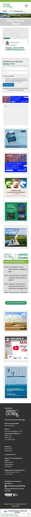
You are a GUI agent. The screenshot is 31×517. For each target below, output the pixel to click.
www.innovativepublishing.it (12, 433)
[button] (26, 5)
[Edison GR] (15, 17)
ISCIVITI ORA (8, 85)
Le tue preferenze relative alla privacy (17, 511)
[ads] (15, 102)
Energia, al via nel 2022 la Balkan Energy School (15, 49)
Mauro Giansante (12, 45)
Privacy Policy (15, 506)
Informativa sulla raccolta (10, 515)
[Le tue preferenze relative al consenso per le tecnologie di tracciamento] (28, 514)
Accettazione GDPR (9, 76)
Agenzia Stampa (14, 42)
